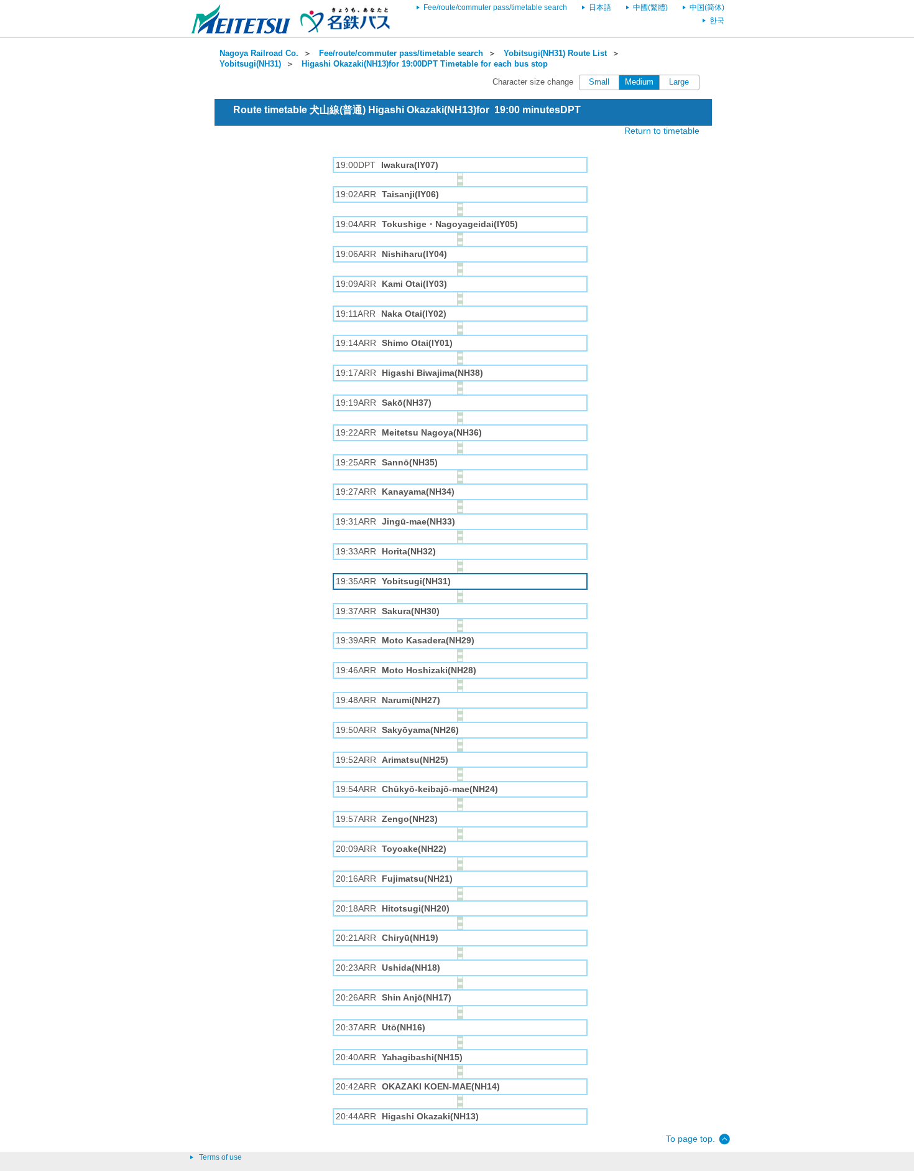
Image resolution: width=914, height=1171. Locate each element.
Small (599, 82)
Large (679, 82)
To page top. (690, 1139)
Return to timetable (661, 131)
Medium (639, 82)
